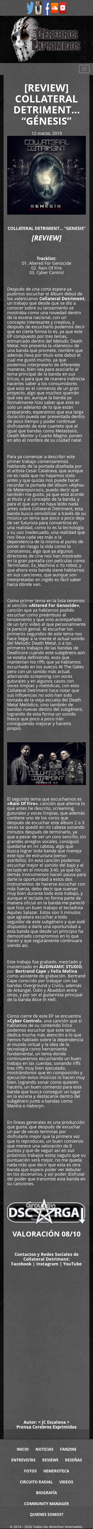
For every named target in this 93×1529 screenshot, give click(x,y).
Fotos (30, 1471)
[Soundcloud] (54, 7)
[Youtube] (62, 7)
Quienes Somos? (46, 1514)
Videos (66, 1482)
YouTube (72, 1264)
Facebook (21, 1264)
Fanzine (68, 1449)
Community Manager (46, 1503)
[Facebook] (46, 7)
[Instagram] (38, 7)
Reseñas (73, 1460)
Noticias (44, 1449)
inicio (23, 1449)
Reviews (50, 1460)
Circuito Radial (36, 1482)
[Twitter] (30, 7)
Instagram (47, 1264)
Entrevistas (23, 1460)
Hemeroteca (56, 1471)
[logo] (46, 39)
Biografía (46, 1492)
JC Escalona (54, 1422)
